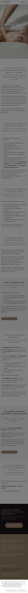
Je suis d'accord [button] (21, 590)
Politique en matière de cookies (12, 585)
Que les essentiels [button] (10, 590)
